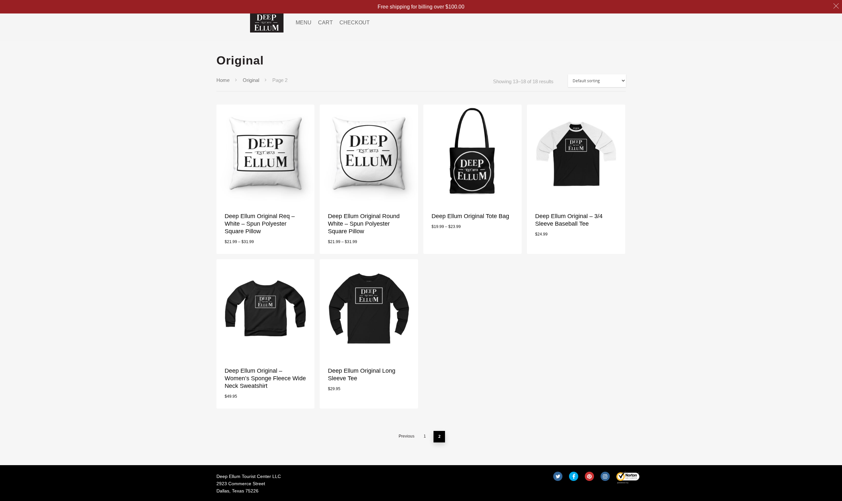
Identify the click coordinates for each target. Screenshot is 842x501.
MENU (303, 22)
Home (223, 80)
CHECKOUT (354, 22)
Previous (406, 436)
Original (251, 80)
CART (325, 22)
